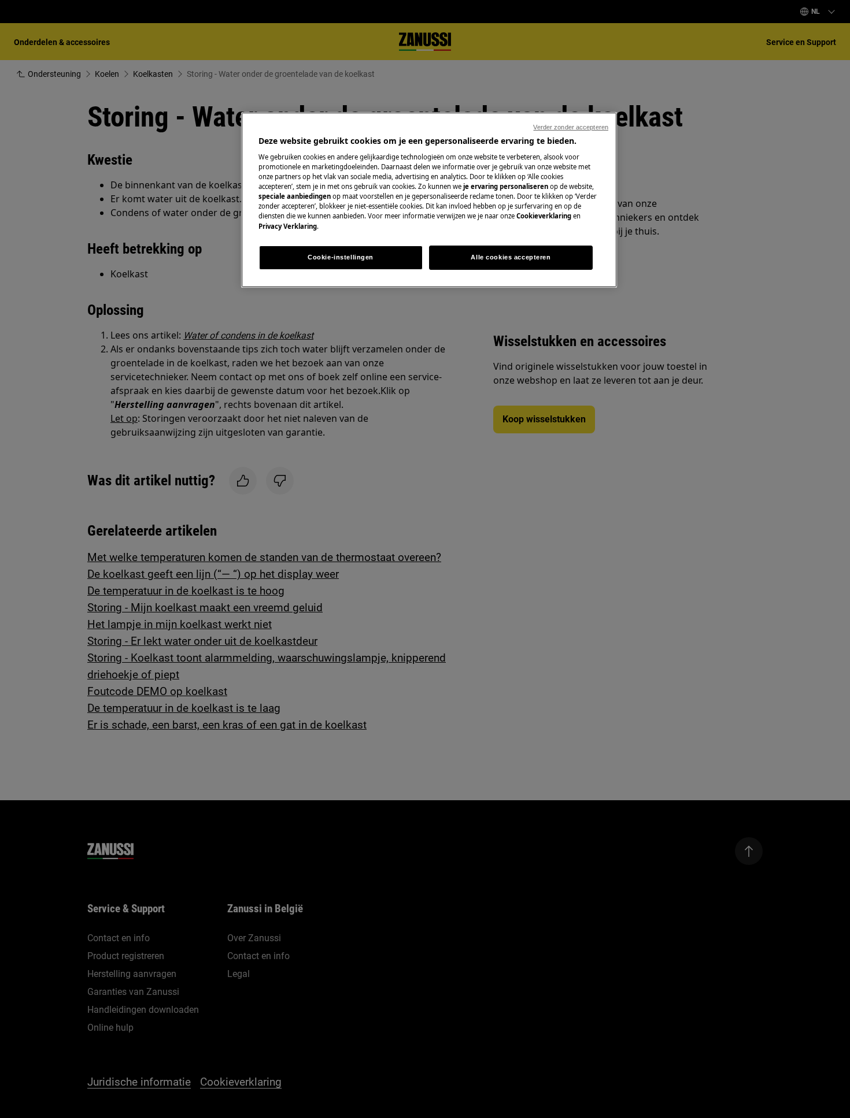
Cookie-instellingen (341, 257)
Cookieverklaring (543, 215)
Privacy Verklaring (287, 226)
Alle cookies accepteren (510, 257)
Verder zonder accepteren (570, 127)
